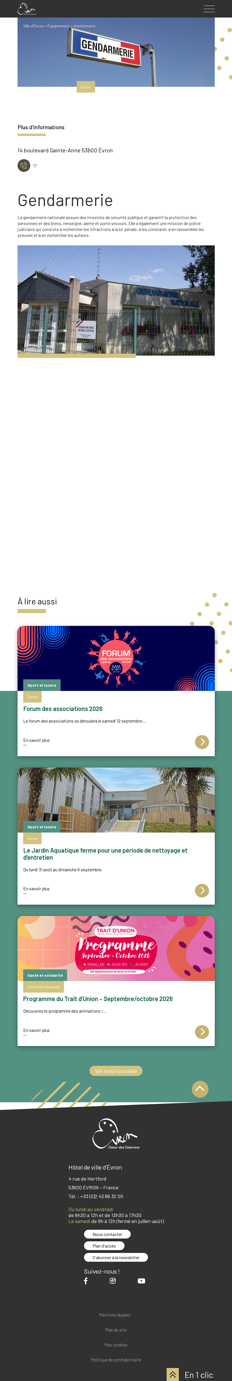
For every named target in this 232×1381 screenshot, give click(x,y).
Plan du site (116, 1330)
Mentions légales (114, 1315)
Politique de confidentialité (116, 1360)
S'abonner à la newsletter (116, 1257)
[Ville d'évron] (27, 9)
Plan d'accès (104, 1245)
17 (35, 165)
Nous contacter (107, 1234)
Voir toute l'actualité (116, 1071)
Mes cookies (116, 1345)
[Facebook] (87, 1281)
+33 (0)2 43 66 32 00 (101, 1196)
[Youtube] (143, 1280)
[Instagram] (114, 1281)
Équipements (59, 25)
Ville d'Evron (33, 25)
